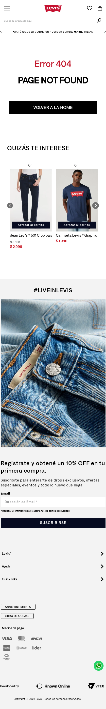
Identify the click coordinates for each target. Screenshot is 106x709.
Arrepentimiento (18, 607)
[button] (10, 206)
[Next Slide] (105, 32)
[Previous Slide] (1, 32)
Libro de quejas (17, 616)
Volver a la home (53, 107)
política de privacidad (59, 510)
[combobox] (53, 21)
